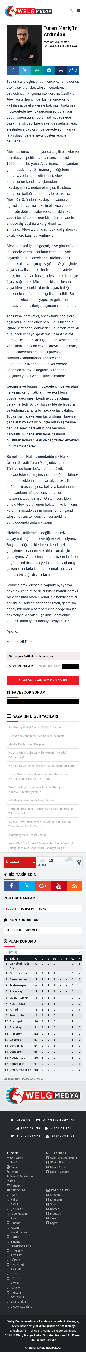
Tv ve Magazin (19, 1213)
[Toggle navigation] (78, 10)
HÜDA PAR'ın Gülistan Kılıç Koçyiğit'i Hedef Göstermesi (37, 755)
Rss (12, 1181)
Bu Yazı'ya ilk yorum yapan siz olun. (43, 680)
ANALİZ (15, 1293)
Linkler (15, 1172)
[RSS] (74, 886)
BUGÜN (11, 909)
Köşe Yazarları (59, 1172)
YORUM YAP (49, 666)
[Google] (43, 886)
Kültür (14, 1237)
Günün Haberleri (60, 1162)
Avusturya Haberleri (63, 1158)
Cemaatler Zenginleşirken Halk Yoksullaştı (36, 736)
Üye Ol (14, 1162)
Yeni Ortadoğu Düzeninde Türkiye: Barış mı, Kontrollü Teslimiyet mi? (36, 789)
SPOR (14, 1274)
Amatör (15, 1218)
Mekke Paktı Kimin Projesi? (26, 744)
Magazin (55, 1213)
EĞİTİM (15, 1279)
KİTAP (14, 1283)
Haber (14, 1200)
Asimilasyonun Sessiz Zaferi (27, 835)
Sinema (15, 1223)
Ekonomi (55, 1200)
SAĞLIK (15, 1269)
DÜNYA (15, 1260)
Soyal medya (18, 1232)
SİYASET (16, 1255)
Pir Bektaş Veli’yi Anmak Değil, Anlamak (34, 727)
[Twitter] (27, 886)
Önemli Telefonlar (21, 1176)
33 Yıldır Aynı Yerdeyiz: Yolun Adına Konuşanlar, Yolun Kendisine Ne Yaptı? (39, 824)
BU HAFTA (27, 909)
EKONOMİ (17, 1265)
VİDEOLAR (32, 930)
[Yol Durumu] (79, 862)
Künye (14, 1167)
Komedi (54, 1209)
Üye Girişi (16, 1158)
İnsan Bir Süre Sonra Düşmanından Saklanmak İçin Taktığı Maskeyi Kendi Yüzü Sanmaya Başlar (41, 845)
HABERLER (13, 930)
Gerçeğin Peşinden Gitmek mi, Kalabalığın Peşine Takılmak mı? (40, 811)
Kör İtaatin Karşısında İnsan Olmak (31, 800)
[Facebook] (11, 886)
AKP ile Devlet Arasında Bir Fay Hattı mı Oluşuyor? (42, 766)
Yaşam (14, 1227)
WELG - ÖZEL (19, 1302)
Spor (13, 1195)
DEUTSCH (17, 1297)
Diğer (53, 1223)
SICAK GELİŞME (21, 1307)
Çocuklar (16, 1209)
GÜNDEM (16, 1251)
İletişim (15, 1186)
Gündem (55, 1195)
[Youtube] (59, 886)
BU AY (42, 909)
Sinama (15, 1241)
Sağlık (14, 1204)
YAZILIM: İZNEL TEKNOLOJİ (43, 1347)
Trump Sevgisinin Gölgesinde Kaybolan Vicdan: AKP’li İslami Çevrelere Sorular (38, 776)
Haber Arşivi (57, 1167)
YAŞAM (15, 1288)
